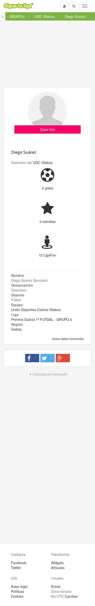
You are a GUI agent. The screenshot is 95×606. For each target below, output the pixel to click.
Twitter (16, 567)
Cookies (17, 596)
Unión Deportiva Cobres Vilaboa (36, 309)
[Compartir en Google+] (63, 358)
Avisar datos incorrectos (67, 339)
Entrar (56, 586)
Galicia (16, 329)
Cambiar (71, 596)
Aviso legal (19, 586)
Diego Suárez (23, 152)
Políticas (17, 591)
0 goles (47, 188)
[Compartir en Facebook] (32, 358)
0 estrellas (48, 221)
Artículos (58, 567)
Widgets (57, 562)
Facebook (18, 562)
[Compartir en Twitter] (47, 358)
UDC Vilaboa (43, 162)
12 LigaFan (47, 255)
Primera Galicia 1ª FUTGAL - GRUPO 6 (41, 319)
